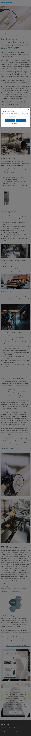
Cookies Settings (14, 123)
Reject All (10, 120)
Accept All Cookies (20, 120)
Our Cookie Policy (12, 116)
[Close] (28, 109)
